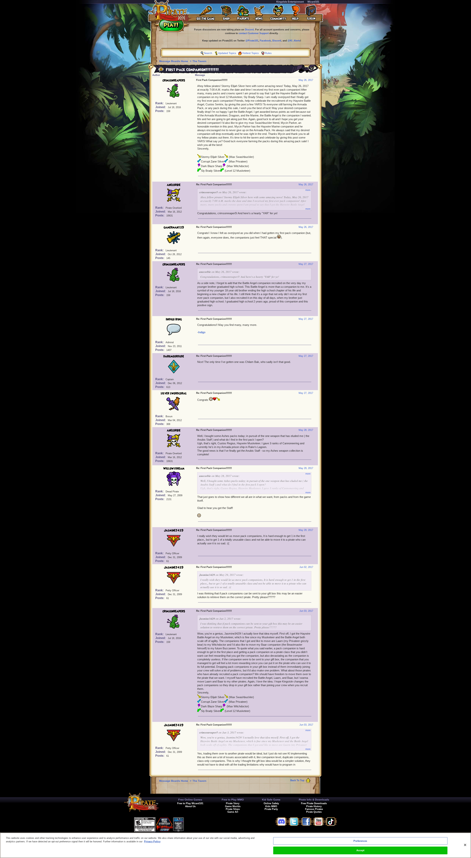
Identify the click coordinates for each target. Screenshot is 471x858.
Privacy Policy (152, 841)
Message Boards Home (174, 61)
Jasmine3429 (173, 530)
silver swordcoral (174, 393)
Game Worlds (232, 806)
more (308, 190)
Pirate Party (271, 809)
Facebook (265, 40)
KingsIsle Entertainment (290, 1)
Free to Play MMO (233, 799)
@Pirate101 (251, 40)
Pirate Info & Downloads (314, 799)
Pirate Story (232, 803)
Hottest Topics (250, 53)
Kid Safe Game (271, 799)
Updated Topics (227, 53)
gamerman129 (174, 227)
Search (208, 53)
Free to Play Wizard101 (190, 803)
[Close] (465, 845)
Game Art (232, 811)
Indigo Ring (174, 319)
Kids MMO (271, 806)
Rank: (159, 103)
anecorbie (173, 185)
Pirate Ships (233, 809)
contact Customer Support (254, 33)
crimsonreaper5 (173, 80)
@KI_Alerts (294, 40)
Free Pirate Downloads (314, 803)
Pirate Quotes (314, 811)
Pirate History (314, 806)
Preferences (360, 841)
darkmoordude (173, 356)
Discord (249, 29)
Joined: (161, 107)
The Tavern (199, 61)
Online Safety (271, 803)
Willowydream (173, 468)
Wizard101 (313, 1)
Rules (268, 53)
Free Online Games (190, 799)
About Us (190, 806)
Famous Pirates (314, 809)
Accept (360, 850)
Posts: (160, 111)
